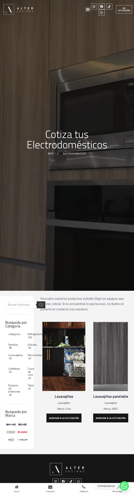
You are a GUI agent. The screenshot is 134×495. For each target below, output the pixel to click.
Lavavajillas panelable (110, 396)
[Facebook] (102, 6)
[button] (88, 9)
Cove (68, 408)
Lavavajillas (64, 396)
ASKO (115, 408)
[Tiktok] (109, 6)
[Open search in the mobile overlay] (25, 304)
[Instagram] (94, 6)
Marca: (61, 408)
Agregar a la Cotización (64, 418)
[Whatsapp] (102, 12)
